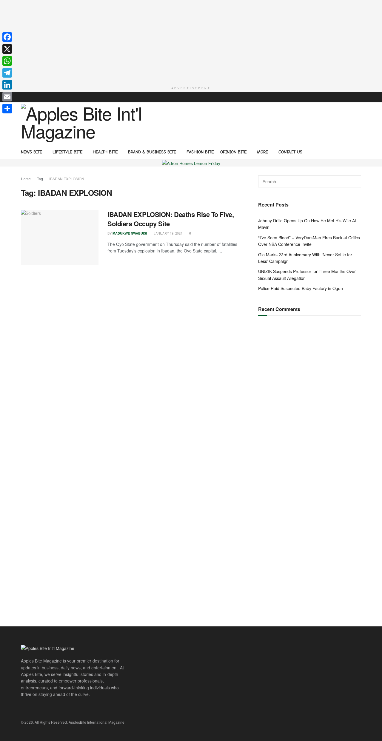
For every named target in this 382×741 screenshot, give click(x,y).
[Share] (7, 109)
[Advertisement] (191, 42)
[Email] (7, 97)
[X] (7, 49)
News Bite (31, 152)
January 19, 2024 (167, 233)
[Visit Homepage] (84, 123)
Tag (40, 178)
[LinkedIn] (7, 85)
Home (26, 178)
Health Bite (105, 152)
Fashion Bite (200, 152)
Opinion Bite (233, 152)
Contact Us (290, 152)
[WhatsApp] (7, 61)
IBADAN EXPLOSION (66, 178)
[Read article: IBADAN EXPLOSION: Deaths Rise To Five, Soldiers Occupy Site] (59, 237)
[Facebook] (7, 37)
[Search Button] (359, 151)
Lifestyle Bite (67, 152)
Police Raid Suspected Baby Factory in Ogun (300, 288)
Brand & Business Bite (152, 152)
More (262, 152)
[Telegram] (7, 73)
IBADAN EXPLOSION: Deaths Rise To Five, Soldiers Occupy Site (170, 218)
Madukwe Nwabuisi (130, 233)
